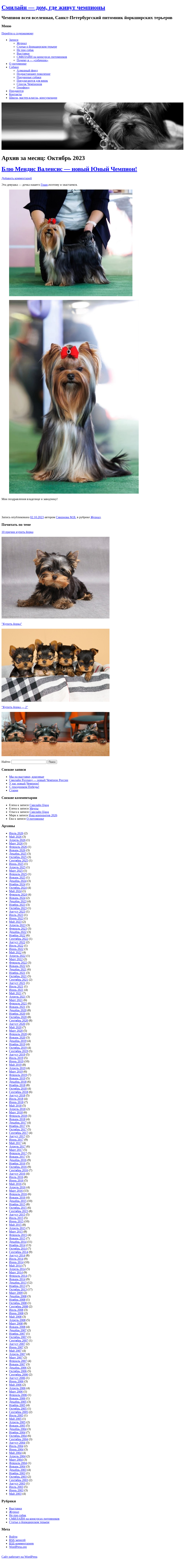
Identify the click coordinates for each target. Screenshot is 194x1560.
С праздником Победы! (24, 787)
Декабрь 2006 (18, 1367)
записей (17, 1540)
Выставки (23, 53)
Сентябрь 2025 (18, 860)
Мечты (34, 808)
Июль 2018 (16, 1098)
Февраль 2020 (18, 1034)
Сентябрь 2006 (18, 1374)
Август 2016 (17, 1173)
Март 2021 (16, 1000)
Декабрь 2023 (18, 901)
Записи (13, 39)
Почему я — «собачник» (32, 60)
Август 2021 (17, 983)
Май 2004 (15, 1452)
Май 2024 (15, 891)
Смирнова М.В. (66, 517)
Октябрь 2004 (18, 1435)
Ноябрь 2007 (17, 1333)
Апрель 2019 (17, 1068)
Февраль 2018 (18, 1115)
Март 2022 (16, 959)
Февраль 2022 (18, 962)
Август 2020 (17, 1023)
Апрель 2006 (17, 1388)
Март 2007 (16, 1357)
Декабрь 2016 (18, 1160)
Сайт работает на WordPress (19, 1556)
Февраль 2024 (18, 894)
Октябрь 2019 (18, 1047)
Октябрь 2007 (18, 1337)
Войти (13, 1536)
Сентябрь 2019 (18, 1051)
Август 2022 (17, 942)
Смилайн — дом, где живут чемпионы (53, 7)
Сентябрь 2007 (18, 1340)
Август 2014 (17, 1255)
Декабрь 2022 (18, 932)
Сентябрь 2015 (18, 1211)
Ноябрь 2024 (17, 884)
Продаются (16, 90)
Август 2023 (17, 911)
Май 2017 (15, 1143)
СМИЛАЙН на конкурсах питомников (42, 56)
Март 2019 (16, 1071)
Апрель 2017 (17, 1146)
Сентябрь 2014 (18, 1252)
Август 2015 (17, 1214)
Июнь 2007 (16, 1347)
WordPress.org (18, 1546)
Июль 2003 (16, 1487)
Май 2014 (15, 1265)
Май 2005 (15, 1418)
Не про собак (25, 50)
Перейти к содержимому (18, 33)
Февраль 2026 (18, 846)
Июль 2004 (16, 1446)
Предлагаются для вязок (32, 80)
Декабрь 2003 (18, 1469)
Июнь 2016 (16, 1180)
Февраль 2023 (18, 928)
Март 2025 (16, 870)
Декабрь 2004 (18, 1429)
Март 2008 (16, 1323)
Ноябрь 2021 (17, 972)
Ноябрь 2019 (17, 1044)
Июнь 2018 (16, 1102)
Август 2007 (17, 1344)
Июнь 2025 (16, 863)
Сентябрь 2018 (18, 1092)
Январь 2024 (17, 898)
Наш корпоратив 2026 (43, 815)
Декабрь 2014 (18, 1241)
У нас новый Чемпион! (24, 783)
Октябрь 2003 (18, 1476)
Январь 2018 (17, 1119)
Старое (13, 790)
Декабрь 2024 (18, 881)
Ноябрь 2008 (17, 1299)
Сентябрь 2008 (18, 1306)
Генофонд (23, 87)
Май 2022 (15, 952)
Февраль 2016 (18, 1194)
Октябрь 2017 (18, 1129)
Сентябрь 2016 (18, 1170)
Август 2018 (17, 1095)
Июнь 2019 (16, 1061)
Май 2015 (15, 1224)
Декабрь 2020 (18, 1010)
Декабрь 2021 (18, 969)
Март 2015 (16, 1231)
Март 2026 (16, 843)
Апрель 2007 (17, 1354)
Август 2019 (17, 1054)
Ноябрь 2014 (17, 1245)
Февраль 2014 (18, 1275)
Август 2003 (17, 1483)
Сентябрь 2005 (18, 1412)
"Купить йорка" (12, 623)
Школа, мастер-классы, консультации (33, 97)
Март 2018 (16, 1112)
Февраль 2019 (18, 1075)
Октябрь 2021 (18, 976)
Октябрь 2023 (18, 908)
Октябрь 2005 (18, 1408)
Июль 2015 (16, 1218)
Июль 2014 (16, 1258)
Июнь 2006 (16, 1381)
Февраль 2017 (18, 1153)
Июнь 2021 (16, 989)
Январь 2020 (17, 1037)
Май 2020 (15, 1027)
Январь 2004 (17, 1466)
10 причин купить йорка (17, 532)
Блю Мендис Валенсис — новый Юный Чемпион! (69, 168)
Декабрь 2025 (18, 853)
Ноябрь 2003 (17, 1473)
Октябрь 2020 (18, 1017)
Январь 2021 (17, 1006)
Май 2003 (15, 1493)
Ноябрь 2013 (17, 1286)
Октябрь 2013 (18, 1289)
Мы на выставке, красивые (26, 776)
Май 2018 (15, 1105)
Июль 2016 (16, 1177)
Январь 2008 (17, 1326)
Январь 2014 (17, 1279)
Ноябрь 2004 (17, 1432)
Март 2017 (16, 1149)
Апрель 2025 (17, 867)
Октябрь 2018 (18, 1088)
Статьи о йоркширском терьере (37, 46)
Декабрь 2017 (18, 1122)
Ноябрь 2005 (17, 1405)
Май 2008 (15, 1316)
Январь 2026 (17, 850)
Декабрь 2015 (18, 1201)
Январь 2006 (17, 1398)
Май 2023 (15, 921)
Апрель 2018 (17, 1109)
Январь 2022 (17, 966)
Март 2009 (16, 1292)
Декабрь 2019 (18, 1041)
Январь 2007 (17, 1364)
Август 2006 (17, 1378)
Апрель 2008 (17, 1320)
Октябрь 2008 (18, 1303)
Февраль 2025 (18, 874)
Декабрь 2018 (18, 1081)
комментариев (21, 1543)
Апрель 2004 (17, 1456)
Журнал (22, 43)
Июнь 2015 (16, 1221)
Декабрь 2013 (18, 1282)
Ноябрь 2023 (17, 904)
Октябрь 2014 (18, 1248)
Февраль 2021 (18, 1003)
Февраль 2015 (18, 1235)
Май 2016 (15, 1184)
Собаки (14, 67)
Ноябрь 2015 (17, 1204)
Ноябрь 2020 (17, 1013)
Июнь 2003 (16, 1490)
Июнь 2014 (16, 1262)
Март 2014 (16, 1272)
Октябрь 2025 (18, 857)
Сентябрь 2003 (18, 1480)
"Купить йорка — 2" (15, 707)
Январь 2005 (17, 1425)
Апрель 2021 (17, 996)
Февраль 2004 (18, 1463)
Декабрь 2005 (18, 1401)
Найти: (6, 761)
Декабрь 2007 (18, 1330)
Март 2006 (16, 1391)
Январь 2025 (17, 877)
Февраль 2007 (18, 1361)
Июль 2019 (16, 1058)
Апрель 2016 (17, 1187)
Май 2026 (15, 836)
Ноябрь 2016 (17, 1163)
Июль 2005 (16, 1415)
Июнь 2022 (16, 949)
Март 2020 (16, 1030)
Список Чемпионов (29, 84)
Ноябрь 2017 (17, 1126)
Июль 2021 (16, 986)
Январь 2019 (17, 1078)
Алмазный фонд (27, 70)
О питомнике (18, 63)
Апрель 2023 (17, 925)
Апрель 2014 (17, 1269)
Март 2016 (16, 1190)
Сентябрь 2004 (18, 1439)
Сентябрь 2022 (18, 938)
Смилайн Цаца (39, 805)
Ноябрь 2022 (17, 935)
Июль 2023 (16, 915)
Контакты (15, 94)
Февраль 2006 (18, 1395)
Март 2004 (16, 1459)
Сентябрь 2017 (18, 1132)
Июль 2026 (16, 833)
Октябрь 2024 (18, 887)
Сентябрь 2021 (18, 979)
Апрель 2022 (17, 955)
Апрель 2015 (17, 1228)
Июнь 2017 (16, 1139)
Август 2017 (17, 1136)
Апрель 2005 (17, 1422)
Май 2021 (15, 993)
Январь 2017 (17, 1156)
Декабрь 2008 (18, 1296)
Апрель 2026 (17, 840)
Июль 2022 (16, 945)
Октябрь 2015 (18, 1207)
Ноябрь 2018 (17, 1085)
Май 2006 (15, 1384)
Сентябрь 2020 (18, 1020)
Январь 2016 (17, 1197)
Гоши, (44, 184)
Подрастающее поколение (33, 73)
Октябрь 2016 (18, 1166)
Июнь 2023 (16, 918)
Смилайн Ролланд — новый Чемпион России (38, 780)
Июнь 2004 (16, 1449)
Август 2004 (17, 1442)
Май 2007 (15, 1350)
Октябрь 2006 (18, 1371)
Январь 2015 (17, 1238)
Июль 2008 (16, 1309)
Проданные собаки (29, 77)
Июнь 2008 (16, 1313)
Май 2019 (15, 1064)
